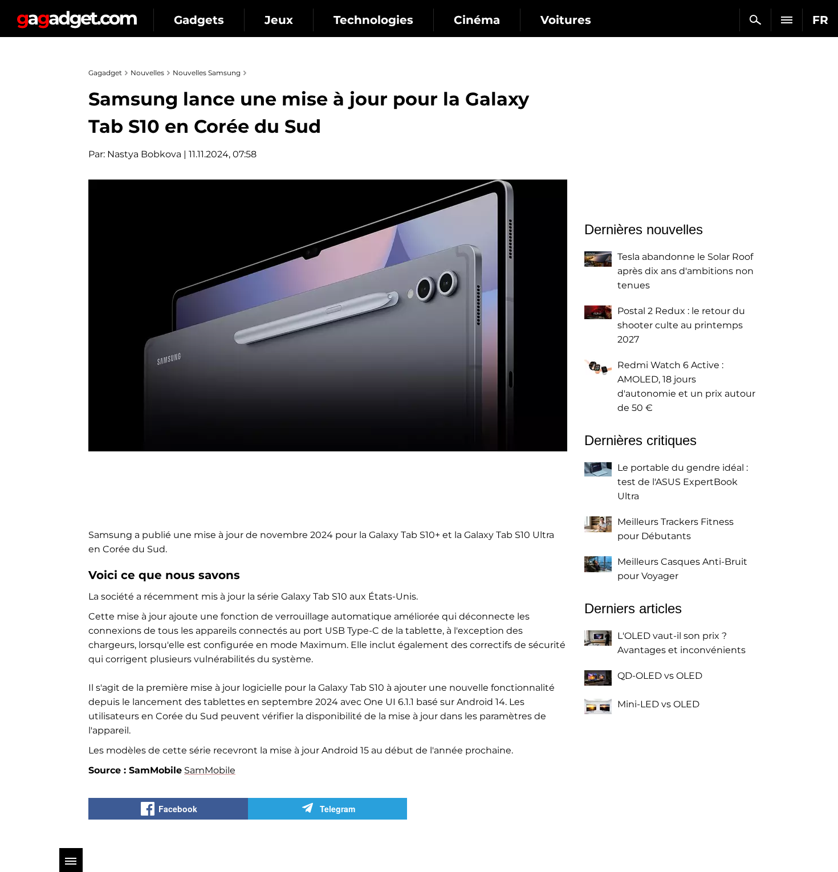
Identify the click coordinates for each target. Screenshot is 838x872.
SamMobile (209, 770)
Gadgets (199, 20)
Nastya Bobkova (144, 154)
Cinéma (477, 20)
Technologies (373, 20)
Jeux (279, 20)
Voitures (565, 20)
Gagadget (76, 15)
